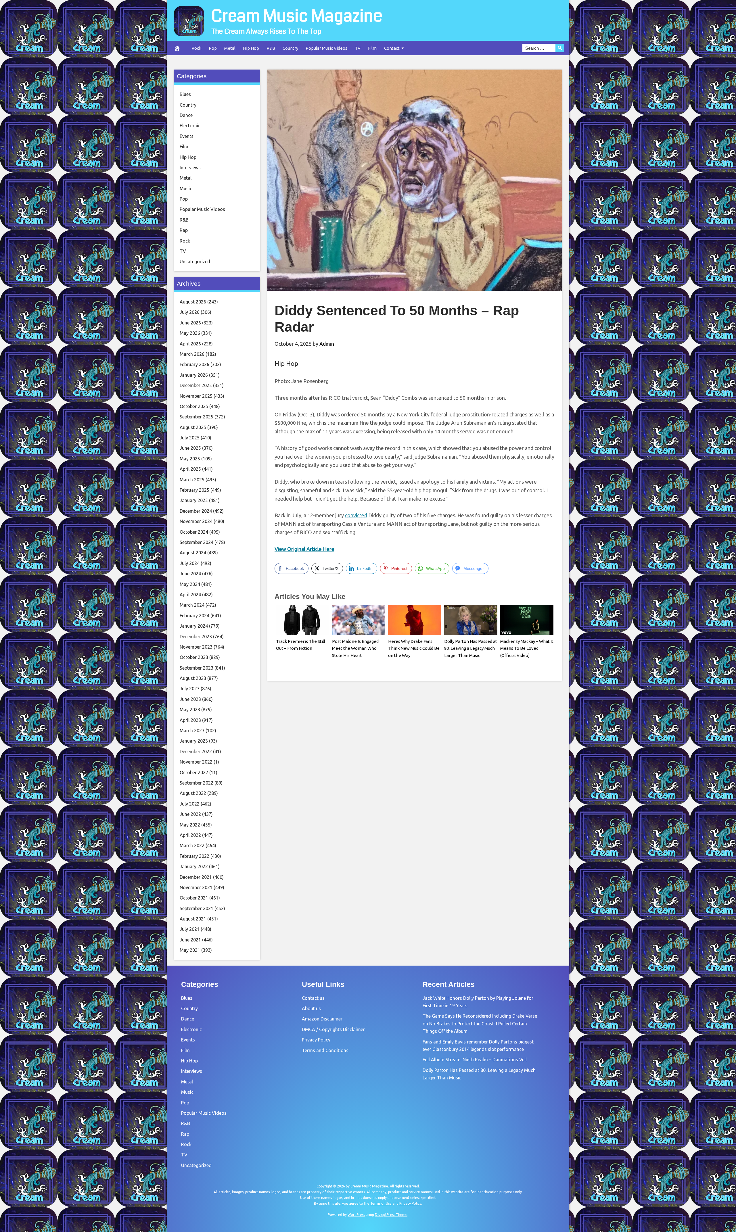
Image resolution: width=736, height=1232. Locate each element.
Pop (213, 48)
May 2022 (190, 824)
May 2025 (190, 458)
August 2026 (193, 301)
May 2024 (190, 584)
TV (358, 48)
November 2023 (196, 646)
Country (290, 48)
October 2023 (194, 657)
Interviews (190, 167)
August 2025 (193, 427)
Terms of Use (381, 1203)
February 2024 (194, 615)
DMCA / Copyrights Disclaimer (333, 1029)
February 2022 (194, 856)
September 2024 (196, 542)
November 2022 (196, 761)
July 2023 (190, 688)
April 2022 (190, 835)
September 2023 (196, 667)
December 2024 (196, 511)
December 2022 (196, 751)
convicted (356, 515)
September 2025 (196, 416)
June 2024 (190, 573)
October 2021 (194, 897)
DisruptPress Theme (391, 1214)
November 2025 (196, 396)
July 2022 (190, 803)
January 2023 (194, 740)
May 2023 (190, 709)
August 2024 (193, 552)
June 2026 (190, 322)
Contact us (313, 998)
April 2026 (190, 343)
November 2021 (196, 887)
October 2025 (194, 406)
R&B (271, 48)
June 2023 (190, 699)
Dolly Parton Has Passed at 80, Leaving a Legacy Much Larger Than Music (470, 648)
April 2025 (190, 469)
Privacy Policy (316, 1039)
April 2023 (190, 720)
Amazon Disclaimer (322, 1018)
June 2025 (190, 448)
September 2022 (196, 782)
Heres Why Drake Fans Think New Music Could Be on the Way (414, 648)
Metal (229, 48)
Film (372, 48)
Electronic (190, 125)
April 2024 (190, 594)
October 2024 (194, 532)
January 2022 (194, 866)
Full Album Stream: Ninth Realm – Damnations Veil (475, 1059)
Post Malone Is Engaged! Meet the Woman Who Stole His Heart (355, 648)
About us (311, 1008)
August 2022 (193, 793)
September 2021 (196, 908)
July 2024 (190, 563)
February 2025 (194, 490)
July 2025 (190, 437)
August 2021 (193, 918)
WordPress (356, 1214)
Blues (185, 94)
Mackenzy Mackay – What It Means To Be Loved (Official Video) (526, 648)
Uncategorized (195, 261)
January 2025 (194, 500)
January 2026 (194, 375)
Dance (186, 115)
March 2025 (192, 479)
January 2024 (194, 626)
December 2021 (196, 877)
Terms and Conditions (325, 1050)
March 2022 (192, 845)
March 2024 (192, 605)
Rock (196, 48)
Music (186, 188)
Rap (184, 230)
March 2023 (192, 730)
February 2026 (194, 364)
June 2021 (190, 939)
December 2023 (196, 636)
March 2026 (192, 354)
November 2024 (196, 521)
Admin (326, 344)
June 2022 (190, 814)
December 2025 (196, 385)
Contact (392, 48)
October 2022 (194, 772)
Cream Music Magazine (296, 16)
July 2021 (190, 929)
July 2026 (190, 312)
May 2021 (190, 950)
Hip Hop (251, 48)
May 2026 (190, 333)
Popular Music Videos (326, 48)
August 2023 (193, 678)
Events (186, 136)
